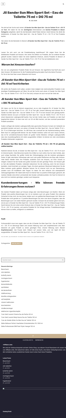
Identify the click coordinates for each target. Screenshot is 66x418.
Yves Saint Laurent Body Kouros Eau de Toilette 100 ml (19, 317)
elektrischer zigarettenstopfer (10, 311)
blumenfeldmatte (6, 284)
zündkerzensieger (7, 308)
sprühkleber (5, 287)
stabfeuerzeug (6, 293)
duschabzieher (6, 305)
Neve (3, 416)
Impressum (39, 340)
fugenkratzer (5, 281)
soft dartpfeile (5, 299)
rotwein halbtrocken (7, 302)
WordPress (19, 416)
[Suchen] (63, 4)
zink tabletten (5, 272)
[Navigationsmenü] (3, 4)
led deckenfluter (6, 290)
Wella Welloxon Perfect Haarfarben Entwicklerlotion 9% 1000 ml (22, 323)
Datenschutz (28, 340)
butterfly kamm (6, 275)
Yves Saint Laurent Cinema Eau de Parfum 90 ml (17, 314)
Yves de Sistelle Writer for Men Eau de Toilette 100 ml (18, 320)
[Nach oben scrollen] (33, 336)
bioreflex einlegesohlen (8, 296)
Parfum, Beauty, (17, 243)
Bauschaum (5, 269)
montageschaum (6, 278)
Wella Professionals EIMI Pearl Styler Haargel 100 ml (18, 326)
